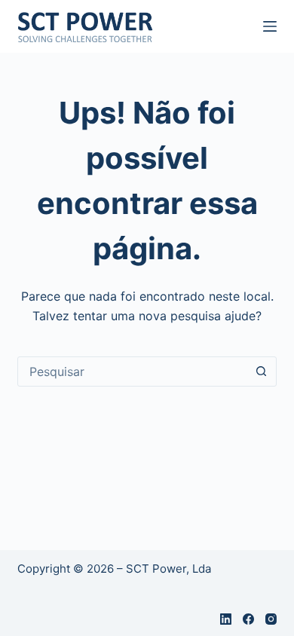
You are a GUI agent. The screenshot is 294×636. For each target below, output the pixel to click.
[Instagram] (271, 619)
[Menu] (270, 26)
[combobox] (132, 371)
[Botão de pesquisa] (261, 371)
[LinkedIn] (225, 619)
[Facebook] (248, 619)
